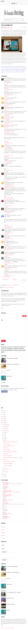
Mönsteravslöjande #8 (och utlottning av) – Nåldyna (13, 457)
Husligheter (10, 348)
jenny (5, 250)
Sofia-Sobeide (7, 227)
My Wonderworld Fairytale (9, 133)
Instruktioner (21, 348)
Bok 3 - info (4, 348)
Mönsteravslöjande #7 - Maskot (9, 461)
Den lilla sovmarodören (7, 465)
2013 (3, 414)
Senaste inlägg (5, 279)
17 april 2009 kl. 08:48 (8, 162)
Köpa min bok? (9, 376)
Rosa (5, 264)
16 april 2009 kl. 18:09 (8, 114)
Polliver (4, 512)
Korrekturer (3, 532)
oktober (4, 428)
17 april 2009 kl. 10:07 (8, 170)
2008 (3, 474)
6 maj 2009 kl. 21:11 (8, 268)
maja (5, 84)
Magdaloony (5, 516)
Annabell (5, 123)
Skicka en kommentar (5, 276)
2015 (3, 410)
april (4, 440)
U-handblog (5, 486)
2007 (3, 476)
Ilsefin (5, 127)
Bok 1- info (7, 27)
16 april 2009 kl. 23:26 (8, 142)
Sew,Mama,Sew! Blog (7, 490)
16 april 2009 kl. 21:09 (8, 132)
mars (4, 467)
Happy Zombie (5, 503)
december (5, 424)
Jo (4, 100)
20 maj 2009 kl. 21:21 (8, 275)
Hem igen (3, 537)
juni (4, 436)
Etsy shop (8, 370)
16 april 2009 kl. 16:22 (8, 104)
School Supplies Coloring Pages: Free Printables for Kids (13, 483)
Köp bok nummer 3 (10, 598)
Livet (3, 350)
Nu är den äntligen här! (7, 455)
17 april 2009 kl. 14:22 (8, 197)
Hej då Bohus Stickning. (7, 513)
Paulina (5, 239)
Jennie (5, 181)
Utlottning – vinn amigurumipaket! (13, 364)
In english (11, 27)
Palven (5, 256)
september (5, 430)
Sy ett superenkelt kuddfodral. (12, 358)
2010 (3, 420)
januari (4, 471)
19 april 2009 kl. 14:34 (8, 238)
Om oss (2, 529)
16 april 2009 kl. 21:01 (8, 126)
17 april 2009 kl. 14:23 (8, 205)
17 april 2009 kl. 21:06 (8, 212)
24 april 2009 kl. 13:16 (8, 263)
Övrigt (3, 352)
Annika (5, 207)
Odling (16, 350)
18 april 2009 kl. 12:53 (8, 226)
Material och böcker (9, 350)
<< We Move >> (5, 509)
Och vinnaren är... (6, 443)
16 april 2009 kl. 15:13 (8, 89)
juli (3, 434)
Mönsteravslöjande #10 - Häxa (9, 445)
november (5, 426)
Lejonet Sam (5, 453)
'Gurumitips (3, 382)
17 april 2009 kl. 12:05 (8, 185)
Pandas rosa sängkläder (7, 463)
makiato (4, 498)
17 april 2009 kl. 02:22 (8, 148)
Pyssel (24, 350)
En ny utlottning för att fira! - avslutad (14, 592)
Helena (5, 171)
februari (4, 469)
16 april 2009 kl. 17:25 (8, 108)
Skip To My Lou (6, 482)
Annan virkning (10, 346)
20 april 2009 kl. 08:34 (8, 249)
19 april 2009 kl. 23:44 (8, 243)
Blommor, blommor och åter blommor (10, 441)
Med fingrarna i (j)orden (8, 186)
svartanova (6, 115)
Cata (3, 508)
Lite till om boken (6, 449)
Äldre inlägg (23, 280)
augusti (4, 432)
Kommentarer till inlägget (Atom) (13, 284)
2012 (3, 416)
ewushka (6, 144)
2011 (3, 418)
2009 (3, 422)
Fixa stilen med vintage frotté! (8, 500)
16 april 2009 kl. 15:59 (8, 99)
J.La (5, 96)
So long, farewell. (6, 487)
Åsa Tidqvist (6, 245)
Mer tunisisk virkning (10, 604)
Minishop (3, 535)
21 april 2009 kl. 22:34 (8, 254)
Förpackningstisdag (6, 517)
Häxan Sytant (6, 77)
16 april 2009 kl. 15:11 (8, 82)
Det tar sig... (5, 459)
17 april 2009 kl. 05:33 (8, 155)
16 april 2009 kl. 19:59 (8, 122)
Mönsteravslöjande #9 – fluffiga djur (10, 451)
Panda (20, 350)
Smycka (5, 213)
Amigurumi (4, 346)
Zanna (5, 106)
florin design (6, 119)
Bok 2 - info (23, 346)
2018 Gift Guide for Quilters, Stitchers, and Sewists (11, 491)
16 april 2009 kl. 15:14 (8, 95)
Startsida (2, 1)
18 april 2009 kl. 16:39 (8, 233)
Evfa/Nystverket (7, 163)
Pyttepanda (5, 447)
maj (4, 438)
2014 (3, 412)
